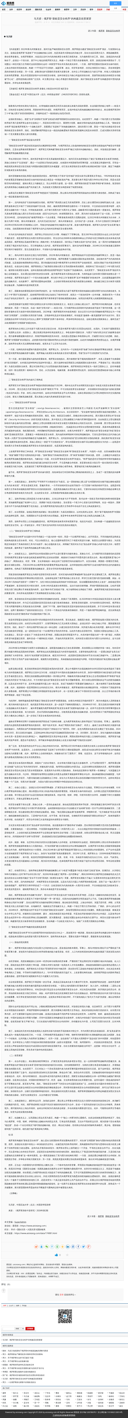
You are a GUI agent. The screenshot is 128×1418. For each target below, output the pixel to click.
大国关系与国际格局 (36, 1229)
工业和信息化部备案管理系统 (64, 1415)
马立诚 (26, 1396)
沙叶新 (79, 1402)
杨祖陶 (37, 1396)
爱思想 (8, 3)
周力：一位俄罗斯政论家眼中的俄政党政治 (19, 1382)
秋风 (4, 1402)
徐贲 (4, 1396)
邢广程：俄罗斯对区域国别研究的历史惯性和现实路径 (23, 1375)
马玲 (68, 1399)
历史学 (83, 9)
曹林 (57, 1393)
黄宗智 (100, 1393)
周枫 (46, 1402)
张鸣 (100, 1396)
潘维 (57, 1406)
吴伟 (68, 1402)
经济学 (19, 9)
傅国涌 (79, 1393)
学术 (13, 1229)
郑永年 (26, 1393)
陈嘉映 (90, 1393)
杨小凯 (26, 1406)
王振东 (79, 1399)
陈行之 (15, 1393)
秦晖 (4, 1393)
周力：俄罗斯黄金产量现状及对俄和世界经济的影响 (22, 1354)
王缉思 (37, 1399)
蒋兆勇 (58, 1402)
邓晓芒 (26, 1399)
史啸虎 (111, 1399)
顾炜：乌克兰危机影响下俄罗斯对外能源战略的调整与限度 (25, 1350)
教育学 (66, 9)
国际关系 (38, 9)
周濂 (4, 1399)
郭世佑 (58, 1399)
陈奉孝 (47, 1399)
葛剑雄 (100, 1402)
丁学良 (47, 1393)
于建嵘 (111, 1393)
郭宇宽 (15, 1396)
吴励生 (37, 1406)
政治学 (28, 9)
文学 (75, 9)
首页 (4, 9)
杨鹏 (15, 1399)
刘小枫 (15, 1402)
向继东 (58, 1396)
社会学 (48, 9)
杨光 (121, 1406)
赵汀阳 (69, 1396)
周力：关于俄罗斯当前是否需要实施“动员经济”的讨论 (23, 1368)
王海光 (122, 1396)
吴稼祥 (122, 1402)
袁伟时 (100, 1399)
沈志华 (47, 1396)
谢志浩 (100, 1406)
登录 (62, 1294)
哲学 (91, 9)
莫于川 (79, 1406)
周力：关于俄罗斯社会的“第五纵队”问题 (18, 1357)
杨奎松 (111, 1396)
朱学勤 (47, 1406)
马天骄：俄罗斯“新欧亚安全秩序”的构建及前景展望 (22, 1340)
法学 (11, 9)
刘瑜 (89, 1402)
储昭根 (111, 1402)
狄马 (89, 1399)
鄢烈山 (69, 1393)
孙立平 (111, 1406)
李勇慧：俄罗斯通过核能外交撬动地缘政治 (19, 1371)
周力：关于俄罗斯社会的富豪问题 (15, 1361)
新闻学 (57, 9)
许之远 (5, 1406)
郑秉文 (69, 1406)
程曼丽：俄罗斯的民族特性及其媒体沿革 (18, 1364)
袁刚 (15, 1406)
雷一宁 (37, 1402)
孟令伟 (26, 1402)
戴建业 (79, 1396)
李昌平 (90, 1396)
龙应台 (37, 1393)
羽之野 (90, 1406)
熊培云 (122, 1399)
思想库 (99, 9)
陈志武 (122, 1393)
